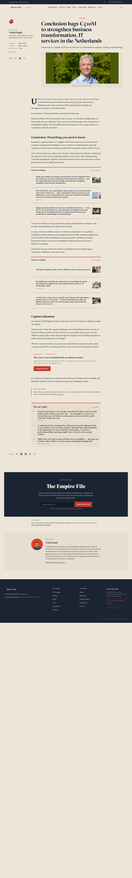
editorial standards (36, 525)
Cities (74, 7)
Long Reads (82, 7)
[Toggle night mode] (104, 2)
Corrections (84, 603)
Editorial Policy (85, 599)
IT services (77, 102)
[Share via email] (30, 454)
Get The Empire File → (116, 602)
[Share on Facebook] (25, 454)
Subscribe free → (42, 368)
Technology (52, 7)
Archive (55, 610)
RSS (117, 607)
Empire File (92, 7)
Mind (68, 7)
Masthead (83, 596)
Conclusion (56, 99)
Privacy (103, 619)
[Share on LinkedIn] (20, 58)
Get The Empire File (115, 2)
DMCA (125, 619)
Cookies (118, 619)
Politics (62, 7)
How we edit (12, 52)
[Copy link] (24, 58)
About (100, 7)
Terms (111, 619)
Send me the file (83, 504)
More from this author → (56, 562)
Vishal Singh (15, 32)
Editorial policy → (58, 394)
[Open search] (121, 7)
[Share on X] (15, 58)
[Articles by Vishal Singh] (13, 23)
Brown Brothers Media (12, 597)
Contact (82, 606)
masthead (48, 525)
